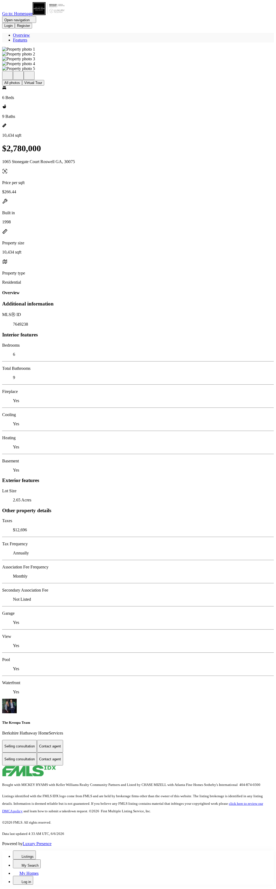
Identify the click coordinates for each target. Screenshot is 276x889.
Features (20, 40)
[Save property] (18, 75)
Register (23, 26)
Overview (21, 35)
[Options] (7, 75)
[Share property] (29, 75)
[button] (138, 49)
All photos (12, 83)
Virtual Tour (33, 83)
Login (8, 26)
